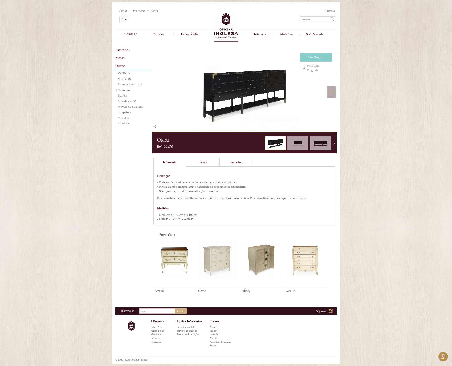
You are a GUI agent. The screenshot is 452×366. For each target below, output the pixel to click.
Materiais (287, 34)
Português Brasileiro (220, 341)
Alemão (214, 338)
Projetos (159, 34)
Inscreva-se (127, 311)
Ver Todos (124, 73)
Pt (122, 19)
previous (261, 143)
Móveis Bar (125, 79)
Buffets (122, 95)
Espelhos (123, 123)
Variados (123, 118)
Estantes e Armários (130, 84)
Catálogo (130, 34)
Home (226, 27)
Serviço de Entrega (187, 330)
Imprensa (139, 10)
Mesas (120, 58)
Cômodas (124, 90)
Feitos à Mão (190, 34)
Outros (120, 66)
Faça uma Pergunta (313, 68)
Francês (214, 334)
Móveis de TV (127, 101)
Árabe (213, 326)
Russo (213, 345)
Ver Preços (316, 57)
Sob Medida (315, 34)
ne (334, 143)
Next (331, 92)
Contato (329, 10)
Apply (332, 19)
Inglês (213, 330)
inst (331, 311)
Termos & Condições (188, 334)
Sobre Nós (156, 326)
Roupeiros (124, 112)
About (123, 10)
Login (154, 10)
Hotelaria (259, 34)
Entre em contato (186, 326)
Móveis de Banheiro (131, 106)
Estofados (122, 50)
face (319, 311)
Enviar (180, 311)
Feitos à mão (157, 330)
